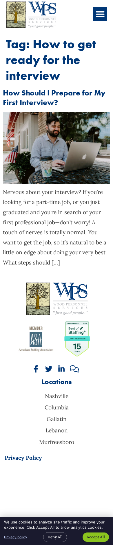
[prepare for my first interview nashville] (56, 181)
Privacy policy (15, 537)
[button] (100, 14)
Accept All (96, 537)
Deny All (55, 537)
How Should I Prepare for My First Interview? (54, 97)
